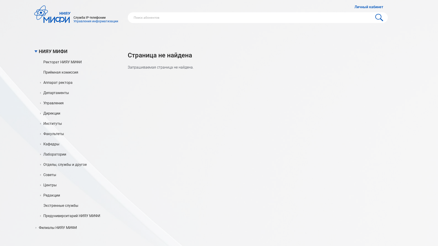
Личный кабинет (369, 7)
